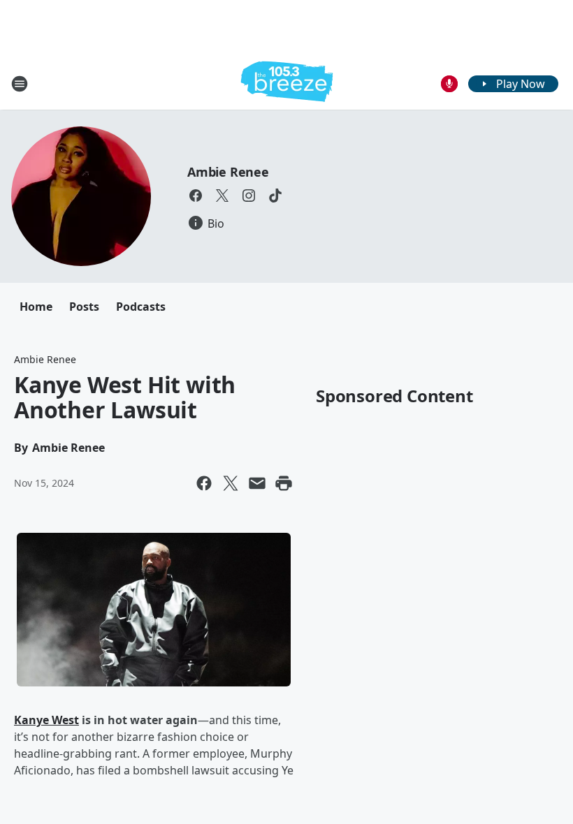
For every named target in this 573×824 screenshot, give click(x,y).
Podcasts (141, 306)
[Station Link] (286, 83)
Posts (84, 306)
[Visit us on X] (222, 195)
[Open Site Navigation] (19, 83)
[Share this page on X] (230, 483)
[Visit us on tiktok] (275, 195)
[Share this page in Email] (257, 483)
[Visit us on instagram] (248, 195)
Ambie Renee (228, 171)
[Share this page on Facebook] (204, 483)
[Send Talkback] (449, 83)
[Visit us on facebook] (195, 195)
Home (36, 306)
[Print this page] (283, 483)
